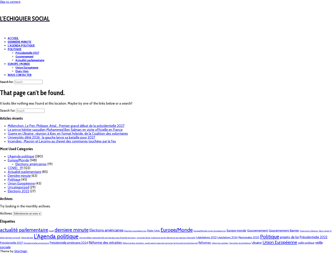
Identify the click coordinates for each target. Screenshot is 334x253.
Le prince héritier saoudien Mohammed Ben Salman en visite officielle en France (65, 130)
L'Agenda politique (21, 156)
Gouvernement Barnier (284, 230)
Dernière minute (19, 176)
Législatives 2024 (227, 237)
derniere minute (72, 230)
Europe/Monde (18, 160)
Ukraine (257, 242)
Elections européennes (135, 231)
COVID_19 (15, 168)
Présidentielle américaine (36, 243)
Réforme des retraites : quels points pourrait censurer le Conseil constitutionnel (160, 243)
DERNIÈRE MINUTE (19, 42)
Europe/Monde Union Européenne (209, 231)
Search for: (7, 82)
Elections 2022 (18, 191)
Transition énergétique (240, 243)
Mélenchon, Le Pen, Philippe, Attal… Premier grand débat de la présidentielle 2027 (66, 126)
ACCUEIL (13, 38)
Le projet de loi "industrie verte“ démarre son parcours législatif (166, 237)
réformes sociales (220, 243)
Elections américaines (31, 164)
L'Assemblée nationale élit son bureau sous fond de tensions (107, 237)
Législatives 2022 (206, 237)
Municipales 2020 (248, 237)
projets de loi (289, 237)
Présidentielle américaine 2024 (69, 242)
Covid (51, 231)
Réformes (205, 242)
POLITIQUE (14, 49)
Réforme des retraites (105, 242)
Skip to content (10, 2)
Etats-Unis (22, 71)
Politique (14, 179)
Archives (6, 213)
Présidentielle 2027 (27, 53)
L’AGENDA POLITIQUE (21, 45)
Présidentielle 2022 (313, 237)
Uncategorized (18, 187)
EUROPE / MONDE (19, 64)
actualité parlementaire (24, 230)
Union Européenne (26, 67)
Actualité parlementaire (29, 60)
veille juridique (306, 242)
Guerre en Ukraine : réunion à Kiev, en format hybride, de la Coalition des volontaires (68, 133)
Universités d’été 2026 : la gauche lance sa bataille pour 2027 (51, 137)
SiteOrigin (20, 251)
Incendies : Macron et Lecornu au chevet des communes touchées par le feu (62, 141)
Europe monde (236, 230)
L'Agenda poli (27, 237)
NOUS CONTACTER (20, 75)
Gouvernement (24, 56)
